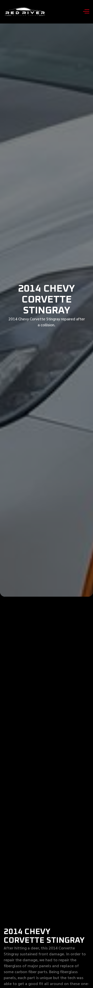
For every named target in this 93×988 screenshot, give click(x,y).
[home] (26, 12)
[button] (84, 12)
